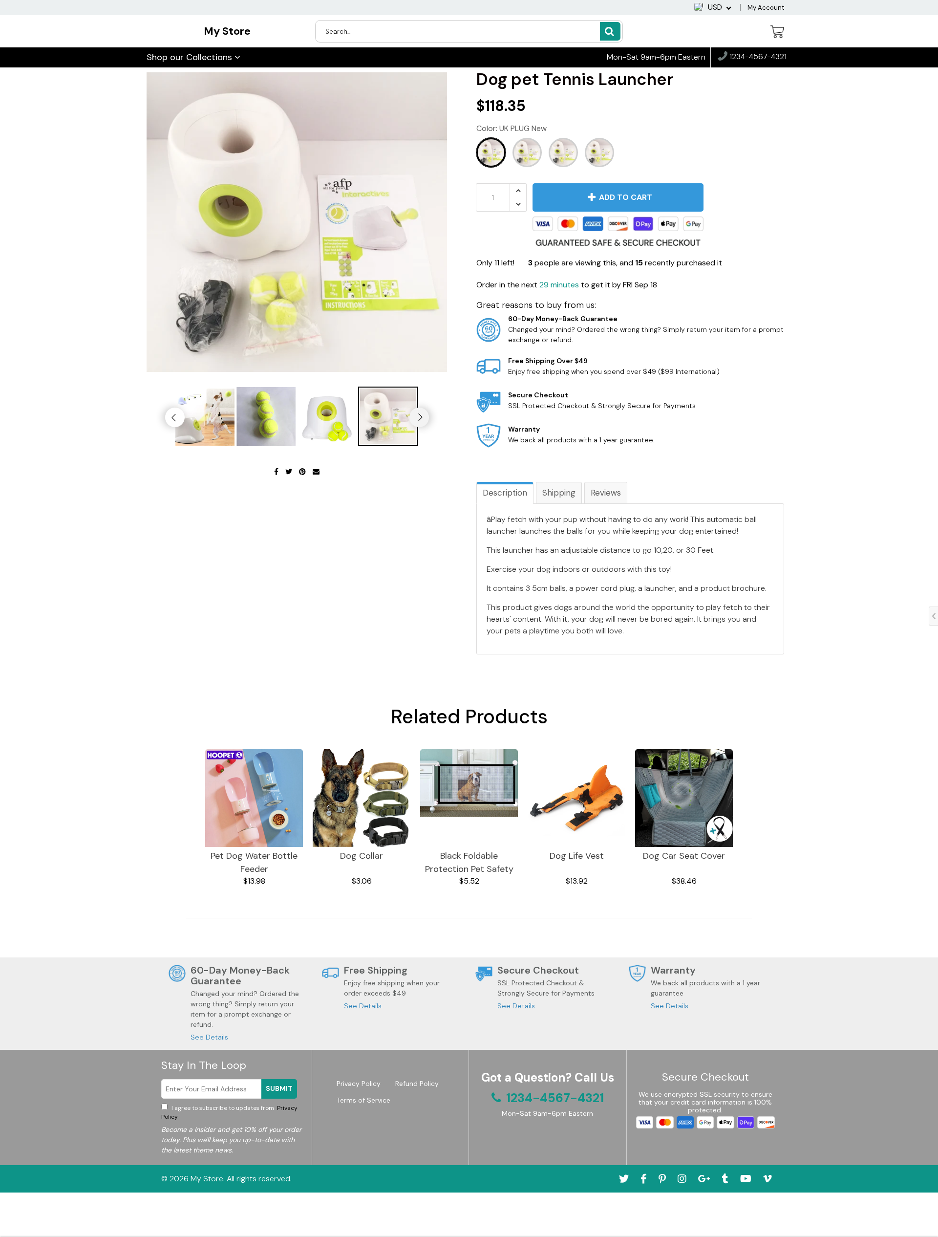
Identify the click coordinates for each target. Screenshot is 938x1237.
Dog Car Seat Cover (684, 856)
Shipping (559, 492)
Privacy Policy (359, 1083)
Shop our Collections (190, 57)
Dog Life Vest (577, 856)
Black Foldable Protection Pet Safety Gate (469, 863)
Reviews (606, 492)
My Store (227, 31)
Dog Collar (361, 856)
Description (505, 492)
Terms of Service (363, 1100)
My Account (765, 7)
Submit (279, 1088)
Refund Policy (417, 1083)
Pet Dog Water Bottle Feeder (254, 862)
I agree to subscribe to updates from (229, 1112)
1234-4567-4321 (757, 57)
